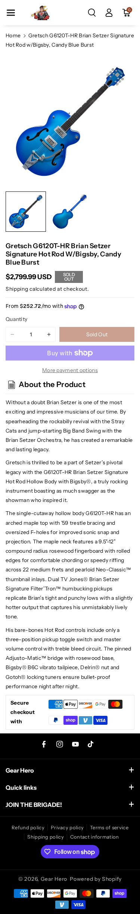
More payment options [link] (70, 370)
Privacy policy (67, 827)
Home (13, 35)
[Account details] (109, 12)
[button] (11, 13)
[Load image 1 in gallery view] (26, 211)
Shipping (17, 289)
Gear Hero (54, 879)
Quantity (16, 319)
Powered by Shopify (96, 879)
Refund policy (28, 827)
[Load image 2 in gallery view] (70, 211)
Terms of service (109, 827)
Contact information (94, 837)
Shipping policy (45, 837)
